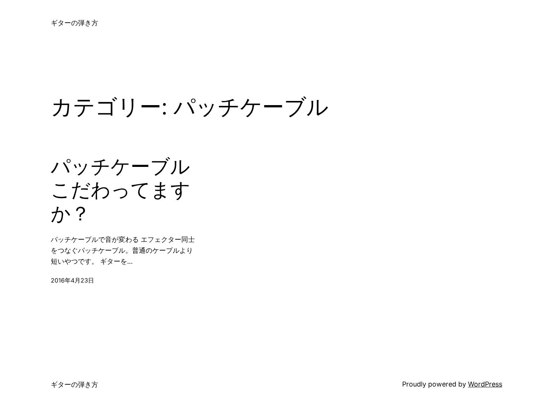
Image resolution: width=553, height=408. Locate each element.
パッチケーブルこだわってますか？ (120, 190)
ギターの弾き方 (74, 23)
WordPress (485, 384)
